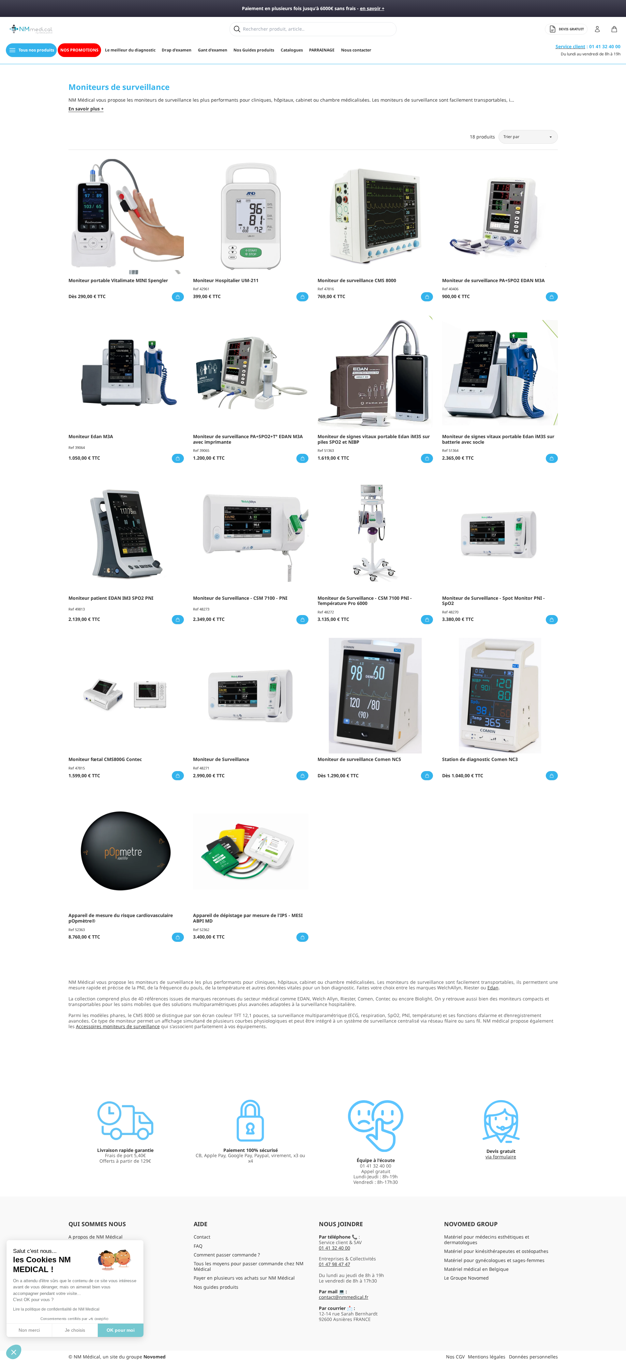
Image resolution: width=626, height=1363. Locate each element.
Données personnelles (533, 1357)
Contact (202, 1237)
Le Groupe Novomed (466, 1278)
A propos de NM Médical (95, 1237)
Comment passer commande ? (227, 1255)
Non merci (29, 1330)
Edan (493, 987)
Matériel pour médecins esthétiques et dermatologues (486, 1239)
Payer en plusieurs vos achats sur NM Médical (244, 1278)
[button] (14, 1352)
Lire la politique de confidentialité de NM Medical (56, 1309)
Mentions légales (486, 1357)
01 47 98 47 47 (334, 1264)
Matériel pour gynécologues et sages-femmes (494, 1260)
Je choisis (75, 1330)
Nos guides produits (216, 1287)
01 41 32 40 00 (334, 1248)
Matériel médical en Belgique (476, 1269)
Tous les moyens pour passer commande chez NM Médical (249, 1266)
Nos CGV (455, 1357)
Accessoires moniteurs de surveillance (118, 1026)
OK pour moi (121, 1330)
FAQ (198, 1246)
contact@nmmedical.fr (343, 1297)
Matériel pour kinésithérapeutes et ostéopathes (496, 1251)
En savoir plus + (86, 109)
